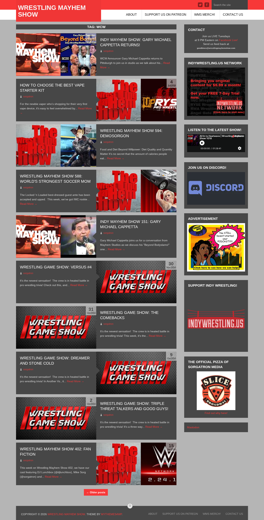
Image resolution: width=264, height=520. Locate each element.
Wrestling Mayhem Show (52, 11)
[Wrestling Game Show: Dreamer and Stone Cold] (136, 373)
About (131, 14)
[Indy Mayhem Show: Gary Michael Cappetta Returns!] (56, 54)
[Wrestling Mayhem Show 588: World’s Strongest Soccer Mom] (136, 191)
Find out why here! (216, 413)
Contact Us (233, 14)
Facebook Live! (228, 40)
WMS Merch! (204, 14)
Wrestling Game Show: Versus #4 (56, 267)
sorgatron (108, 51)
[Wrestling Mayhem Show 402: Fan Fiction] (136, 464)
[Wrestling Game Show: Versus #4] (136, 282)
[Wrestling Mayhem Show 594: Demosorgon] (56, 145)
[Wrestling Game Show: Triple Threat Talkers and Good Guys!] (56, 418)
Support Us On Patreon (165, 14)
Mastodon (193, 427)
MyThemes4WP (111, 514)
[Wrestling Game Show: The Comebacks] (56, 327)
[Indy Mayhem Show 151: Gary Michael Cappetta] (56, 236)
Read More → (115, 158)
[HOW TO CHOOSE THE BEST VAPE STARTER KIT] (136, 100)
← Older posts (95, 492)
